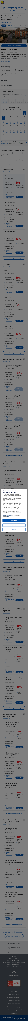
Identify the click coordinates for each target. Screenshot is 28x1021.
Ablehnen (14, 529)
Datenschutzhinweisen (7, 515)
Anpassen (14, 525)
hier (8, 516)
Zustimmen (14, 520)
